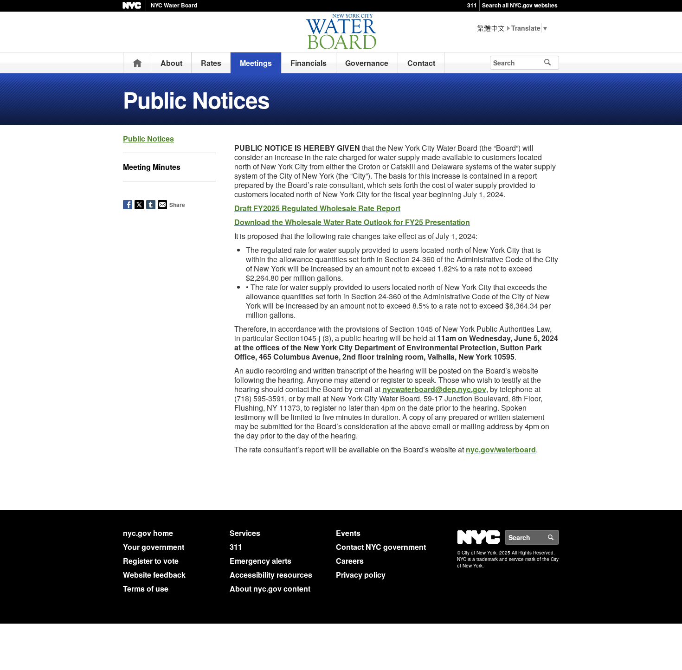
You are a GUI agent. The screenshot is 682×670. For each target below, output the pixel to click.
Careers (350, 560)
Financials (308, 63)
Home (137, 62)
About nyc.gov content (270, 588)
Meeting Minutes (151, 166)
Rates (211, 63)
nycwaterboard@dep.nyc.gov (434, 389)
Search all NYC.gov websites (520, 5)
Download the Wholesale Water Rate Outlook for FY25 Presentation (352, 222)
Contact (421, 63)
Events (348, 533)
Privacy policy (361, 574)
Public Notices (148, 138)
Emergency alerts (260, 560)
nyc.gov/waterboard (501, 449)
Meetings (256, 63)
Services (245, 533)
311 (472, 5)
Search (558, 537)
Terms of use (145, 588)
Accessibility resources (271, 574)
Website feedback (154, 574)
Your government (153, 546)
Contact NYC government (381, 546)
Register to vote (151, 560)
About (171, 63)
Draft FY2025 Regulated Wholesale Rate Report (317, 208)
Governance (366, 63)
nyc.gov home (148, 533)
